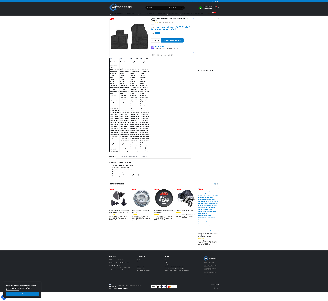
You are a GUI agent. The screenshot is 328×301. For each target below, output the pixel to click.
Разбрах (22, 294)
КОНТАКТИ (192, 1)
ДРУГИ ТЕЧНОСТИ (173, 14)
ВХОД (198, 1)
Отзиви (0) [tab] (144, 156)
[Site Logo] (120, 7)
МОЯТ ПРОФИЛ (183, 1)
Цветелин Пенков (123, 288)
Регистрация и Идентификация (174, 268)
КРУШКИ (142, 14)
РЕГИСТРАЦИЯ (204, 1)
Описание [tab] (112, 156)
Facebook (152, 55)
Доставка (140, 262)
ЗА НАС (176, 1)
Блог (166, 260)
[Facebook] (213, 1)
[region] (22, 290)
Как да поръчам (170, 264)
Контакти (140, 264)
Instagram (214, 288)
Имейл (165, 55)
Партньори (168, 262)
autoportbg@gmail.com (122, 263)
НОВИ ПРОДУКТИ (211, 13)
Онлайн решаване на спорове (174, 266)
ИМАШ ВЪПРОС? (167, 47)
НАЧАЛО (165, 1)
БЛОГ (170, 1)
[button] (109, 37)
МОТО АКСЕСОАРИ (198, 14)
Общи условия (141, 268)
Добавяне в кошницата (173, 40)
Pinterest (161, 55)
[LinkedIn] (217, 1)
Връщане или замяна (143, 270)
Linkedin (217, 288)
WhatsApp (168, 55)
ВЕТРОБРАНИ (161, 14)
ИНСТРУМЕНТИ (186, 14)
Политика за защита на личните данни (177, 270)
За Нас (139, 260)
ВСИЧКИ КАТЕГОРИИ (117, 14)
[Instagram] (215, 1)
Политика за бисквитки (12, 290)
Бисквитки (140, 266)
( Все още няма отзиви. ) (166, 22)
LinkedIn (158, 55)
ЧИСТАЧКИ (151, 14)
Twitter (155, 55)
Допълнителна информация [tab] (128, 156)
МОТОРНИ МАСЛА (131, 14)
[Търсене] (182, 7)
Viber (171, 55)
